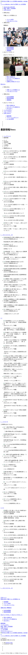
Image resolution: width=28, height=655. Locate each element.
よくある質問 (10, 119)
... (1, 234)
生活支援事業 (10, 47)
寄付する (3, 84)
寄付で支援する (11, 76)
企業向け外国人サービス (13, 81)
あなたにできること (17, 614)
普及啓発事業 (10, 49)
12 (6, 234)
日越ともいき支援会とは (13, 89)
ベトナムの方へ (8, 110)
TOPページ (3, 597)
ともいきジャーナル (12, 21)
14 (9, 234)
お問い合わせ (7, 10)
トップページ (7, 136)
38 (11, 234)
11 (4, 234)
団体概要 (6, 601)
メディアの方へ (8, 111)
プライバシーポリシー (13, 117)
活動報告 (9, 50)
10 (3, 234)
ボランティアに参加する (13, 78)
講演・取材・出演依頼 (10, 8)
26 (11, 588)
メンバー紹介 (10, 19)
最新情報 (9, 116)
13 (7, 234)
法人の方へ (10, 80)
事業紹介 (9, 607)
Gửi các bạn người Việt (9, 7)
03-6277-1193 (9, 642)
